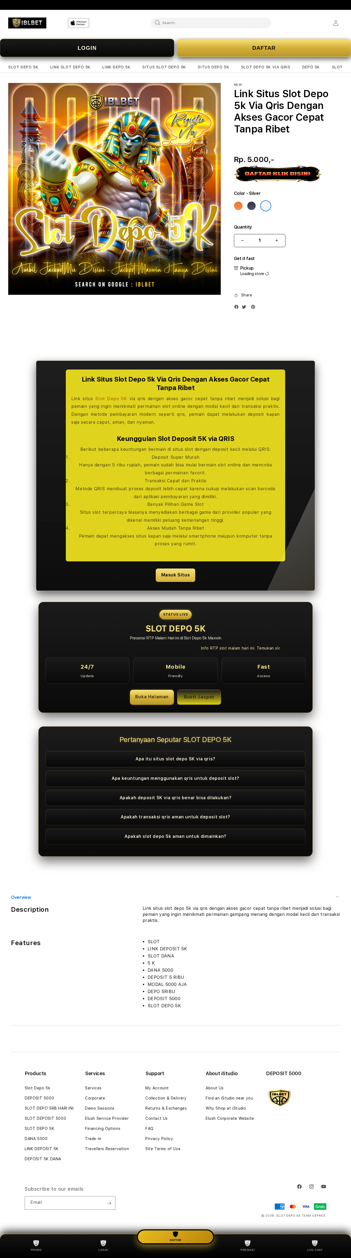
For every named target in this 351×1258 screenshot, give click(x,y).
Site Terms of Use (162, 1149)
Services (93, 1088)
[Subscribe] (109, 1203)
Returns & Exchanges (166, 1108)
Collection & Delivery (166, 1098)
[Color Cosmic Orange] (238, 205)
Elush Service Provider (107, 1118)
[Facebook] (238, 308)
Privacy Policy (159, 1138)
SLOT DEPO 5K (39, 1128)
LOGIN (87, 48)
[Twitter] (245, 308)
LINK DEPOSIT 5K (42, 1149)
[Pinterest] (254, 308)
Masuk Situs (175, 575)
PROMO (36, 1249)
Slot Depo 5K (111, 398)
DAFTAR (264, 48)
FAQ (149, 1128)
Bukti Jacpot (199, 697)
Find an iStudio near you (229, 1098)
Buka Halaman (152, 696)
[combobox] (211, 23)
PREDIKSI (247, 1249)
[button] (23, 67)
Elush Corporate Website (230, 1118)
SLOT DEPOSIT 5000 (45, 1118)
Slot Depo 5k (37, 1088)
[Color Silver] (265, 205)
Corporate (95, 1098)
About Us (215, 1088)
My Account (157, 1088)
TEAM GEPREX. (314, 1215)
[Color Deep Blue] (251, 205)
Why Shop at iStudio (226, 1108)
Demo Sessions (100, 1108)
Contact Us (156, 1118)
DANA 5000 (36, 1138)
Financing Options (102, 1128)
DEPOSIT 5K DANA (43, 1159)
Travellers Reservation (107, 1149)
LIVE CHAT (315, 1249)
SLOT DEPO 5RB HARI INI (49, 1108)
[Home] (27, 23)
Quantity (243, 227)
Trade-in (93, 1138)
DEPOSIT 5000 (39, 1098)
